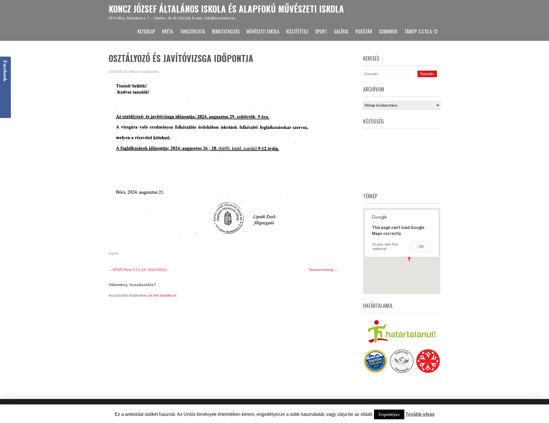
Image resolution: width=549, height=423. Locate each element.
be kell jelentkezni (162, 296)
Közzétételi (297, 31)
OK (421, 246)
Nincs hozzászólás (144, 72)
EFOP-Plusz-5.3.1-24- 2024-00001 (138, 270)
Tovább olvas (420, 414)
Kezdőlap (146, 31)
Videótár (363, 31)
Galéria (341, 31)
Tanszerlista (192, 31)
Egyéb (114, 254)
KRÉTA (167, 31)
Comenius (388, 31)
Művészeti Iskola (262, 31)
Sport (321, 31)
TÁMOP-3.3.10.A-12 (420, 31)
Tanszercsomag (323, 270)
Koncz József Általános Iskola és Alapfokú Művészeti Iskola (226, 8)
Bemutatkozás (226, 31)
